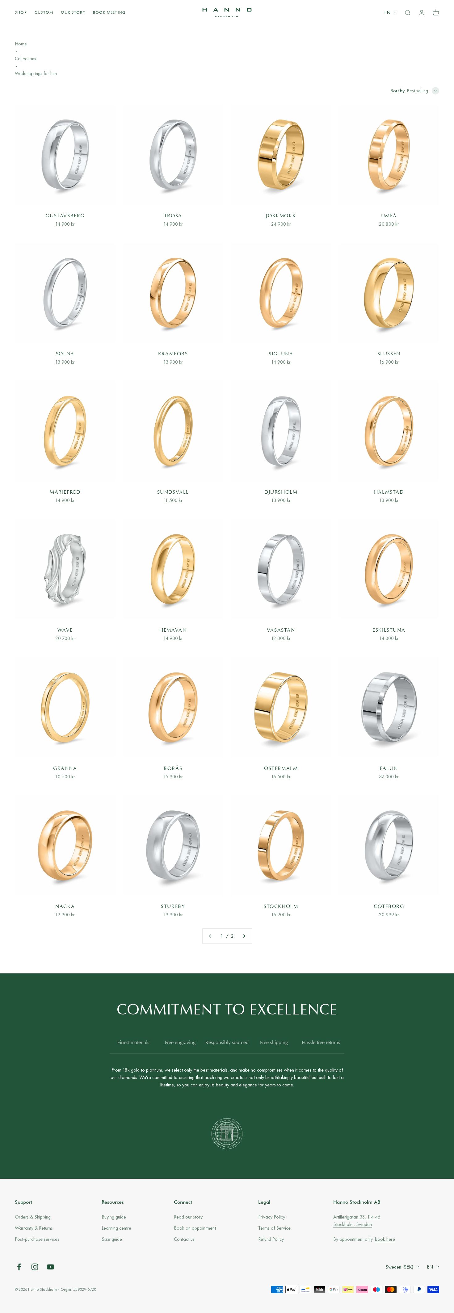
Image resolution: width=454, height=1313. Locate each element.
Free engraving (180, 1042)
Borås (173, 768)
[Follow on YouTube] (50, 1267)
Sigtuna (281, 354)
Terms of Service (274, 1228)
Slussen (389, 354)
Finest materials (133, 1042)
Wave (65, 630)
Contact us (184, 1239)
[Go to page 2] (244, 936)
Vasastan (281, 630)
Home (21, 43)
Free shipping (274, 1042)
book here (385, 1239)
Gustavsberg (65, 216)
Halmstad (389, 492)
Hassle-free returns (321, 1042)
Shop (21, 13)
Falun (389, 768)
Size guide (112, 1239)
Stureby (173, 906)
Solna (65, 354)
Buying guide (114, 1217)
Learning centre (116, 1228)
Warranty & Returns (34, 1228)
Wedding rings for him (36, 73)
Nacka (65, 906)
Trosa (173, 216)
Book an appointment (195, 1228)
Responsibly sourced (227, 1042)
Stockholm (281, 906)
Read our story (188, 1217)
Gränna (65, 768)
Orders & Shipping (33, 1217)
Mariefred (65, 492)
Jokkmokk (281, 216)
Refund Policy (271, 1239)
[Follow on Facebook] (19, 1267)
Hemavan (173, 630)
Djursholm (280, 492)
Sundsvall (173, 492)
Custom (44, 13)
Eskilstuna (388, 630)
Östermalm (281, 768)
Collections (25, 58)
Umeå (389, 216)
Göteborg (389, 906)
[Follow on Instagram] (35, 1267)
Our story (73, 13)
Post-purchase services (37, 1239)
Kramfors (173, 354)
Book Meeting (109, 13)
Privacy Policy (271, 1217)
